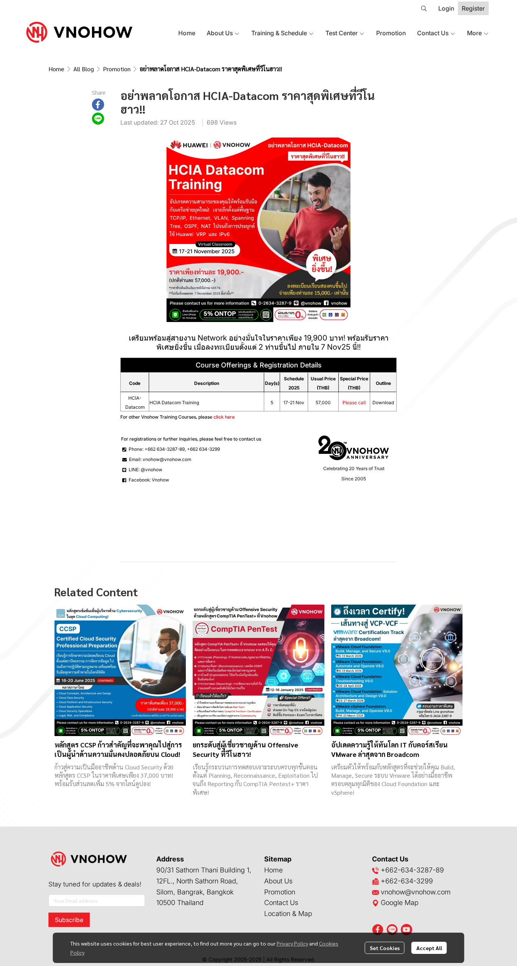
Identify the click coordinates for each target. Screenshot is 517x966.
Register (473, 8)
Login (446, 8)
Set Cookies (385, 947)
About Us (278, 881)
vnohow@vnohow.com (416, 892)
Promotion (117, 69)
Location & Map (288, 914)
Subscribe (69, 920)
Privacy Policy (292, 943)
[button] (424, 8)
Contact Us (281, 903)
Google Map (399, 903)
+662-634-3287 (407, 870)
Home (56, 69)
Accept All (429, 947)
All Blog (83, 69)
